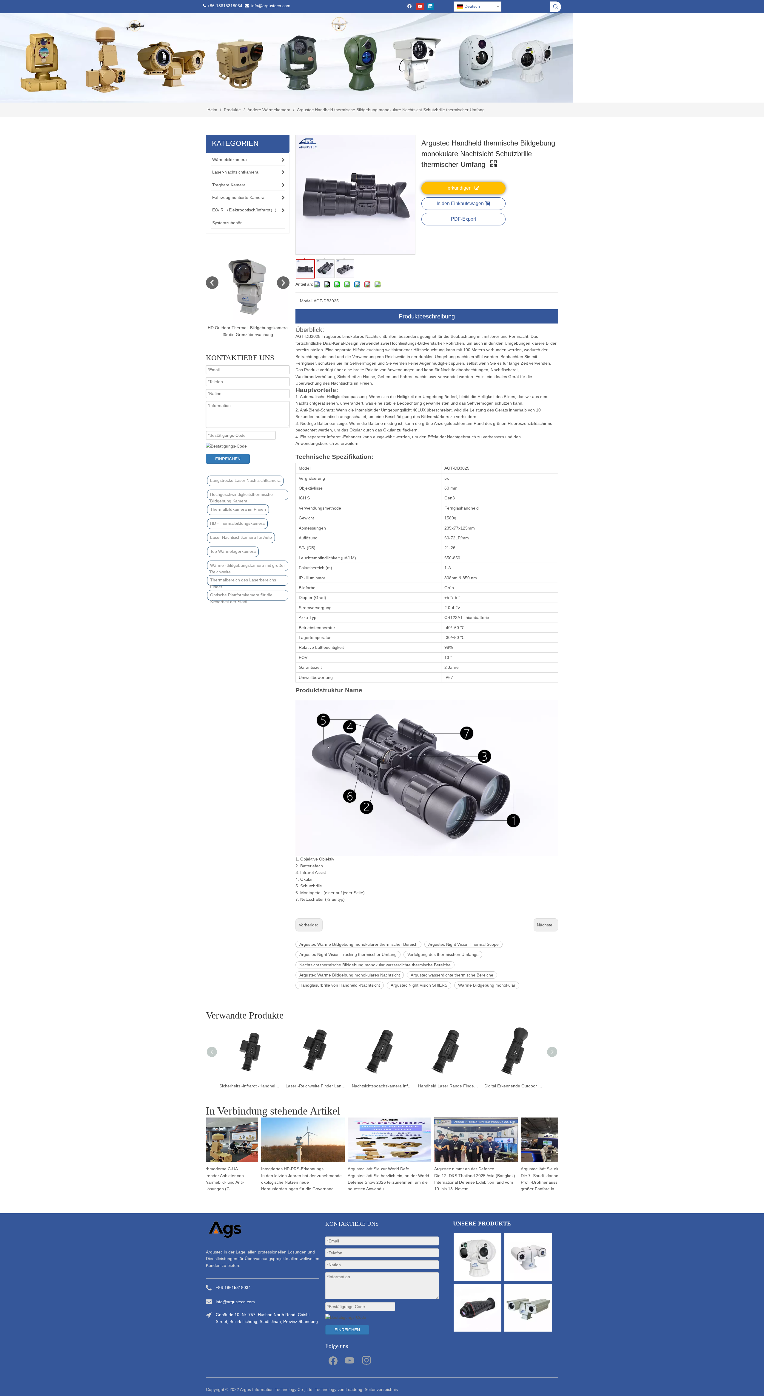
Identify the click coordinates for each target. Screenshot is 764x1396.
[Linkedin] (430, 6)
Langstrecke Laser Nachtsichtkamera (245, 480)
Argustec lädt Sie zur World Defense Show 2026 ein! (360, 1168)
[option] (247, 290)
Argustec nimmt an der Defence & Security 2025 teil (446, 1168)
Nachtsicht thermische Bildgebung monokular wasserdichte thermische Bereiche (375, 964)
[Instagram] (366, 1360)
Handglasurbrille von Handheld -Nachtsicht (339, 985)
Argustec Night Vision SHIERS (419, 985)
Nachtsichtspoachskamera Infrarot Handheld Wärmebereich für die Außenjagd (316, 1086)
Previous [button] (212, 282)
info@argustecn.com (270, 5)
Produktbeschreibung (427, 316)
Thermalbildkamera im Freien (238, 509)
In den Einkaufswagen (460, 203)
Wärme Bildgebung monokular (486, 985)
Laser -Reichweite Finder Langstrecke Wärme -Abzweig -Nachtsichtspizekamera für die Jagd (249, 1086)
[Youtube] (420, 6)
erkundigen (460, 188)
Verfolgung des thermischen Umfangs (442, 954)
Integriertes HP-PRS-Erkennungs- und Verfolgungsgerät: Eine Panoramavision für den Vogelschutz (273, 1168)
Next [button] (283, 282)
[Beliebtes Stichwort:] (555, 6)
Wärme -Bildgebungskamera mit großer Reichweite (247, 567)
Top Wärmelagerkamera (233, 551)
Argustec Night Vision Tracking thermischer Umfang (348, 954)
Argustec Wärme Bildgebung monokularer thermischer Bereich (358, 944)
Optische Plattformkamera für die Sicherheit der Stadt (241, 596)
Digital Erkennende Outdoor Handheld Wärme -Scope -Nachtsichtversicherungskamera (448, 1086)
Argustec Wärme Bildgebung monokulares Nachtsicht (349, 975)
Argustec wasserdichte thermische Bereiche (452, 975)
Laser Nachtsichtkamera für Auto (241, 537)
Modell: (307, 300)
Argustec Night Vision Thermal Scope (463, 944)
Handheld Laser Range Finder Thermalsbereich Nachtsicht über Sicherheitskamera (382, 1086)
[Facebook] (409, 6)
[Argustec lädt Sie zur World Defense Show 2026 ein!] (368, 1162)
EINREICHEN (228, 458)
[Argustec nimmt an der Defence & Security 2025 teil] (455, 1162)
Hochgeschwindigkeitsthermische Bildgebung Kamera (241, 496)
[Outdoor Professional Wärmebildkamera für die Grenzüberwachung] (247, 282)
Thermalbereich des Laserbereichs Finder (243, 582)
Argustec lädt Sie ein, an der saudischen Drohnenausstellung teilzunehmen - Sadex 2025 (533, 1168)
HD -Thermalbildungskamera (237, 523)
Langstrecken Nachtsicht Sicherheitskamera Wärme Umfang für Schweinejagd (514, 1086)
